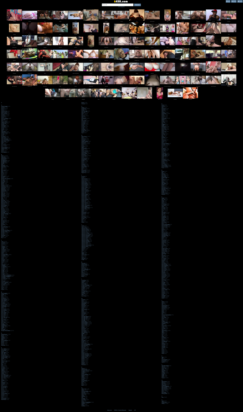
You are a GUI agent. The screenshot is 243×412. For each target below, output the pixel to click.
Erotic (2, 342)
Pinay (163, 130)
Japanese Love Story (86, 234)
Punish (163, 161)
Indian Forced (84, 189)
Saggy (163, 198)
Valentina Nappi (165, 365)
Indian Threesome (85, 205)
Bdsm (2, 172)
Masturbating (84, 322)
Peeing (163, 121)
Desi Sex (3, 316)
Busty (2, 236)
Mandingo (83, 312)
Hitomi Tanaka (84, 150)
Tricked (163, 345)
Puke (163, 158)
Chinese (3, 259)
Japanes (83, 248)
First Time (3, 377)
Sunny (163, 290)
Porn (163, 146)
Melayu (83, 327)
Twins (163, 353)
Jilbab (82, 253)
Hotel (82, 167)
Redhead (163, 179)
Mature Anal (84, 324)
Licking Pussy (84, 291)
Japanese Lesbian (85, 233)
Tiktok (163, 333)
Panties (163, 112)
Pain (163, 107)
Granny (83, 124)
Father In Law (4, 361)
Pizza (163, 136)
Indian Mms (84, 196)
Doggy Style (4, 325)
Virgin (163, 375)
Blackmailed (4, 205)
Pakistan (163, 109)
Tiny (163, 334)
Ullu (162, 358)
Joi (82, 255)
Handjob (83, 140)
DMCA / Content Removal (120, 410)
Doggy (2, 327)
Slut (162, 238)
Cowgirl (3, 273)
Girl (82, 119)
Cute (2, 288)
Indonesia (83, 213)
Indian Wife (84, 208)
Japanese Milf (84, 237)
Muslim (83, 363)
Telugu (163, 320)
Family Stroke (4, 357)
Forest (2, 389)
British (2, 229)
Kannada (83, 263)
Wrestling (164, 392)
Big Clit (3, 191)
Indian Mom (84, 198)
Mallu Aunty (84, 309)
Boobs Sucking (4, 213)
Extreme (3, 345)
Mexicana (83, 328)
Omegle (83, 398)
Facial (2, 351)
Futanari (83, 103)
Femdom (3, 368)
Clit (2, 263)
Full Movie (3, 399)
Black (2, 207)
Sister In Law (164, 226)
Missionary (83, 336)
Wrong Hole (164, 393)
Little (82, 294)
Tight (163, 331)
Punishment (164, 160)
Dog (2, 328)
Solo (163, 246)
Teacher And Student (166, 314)
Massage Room (84, 317)
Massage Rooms (85, 316)
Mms (82, 339)
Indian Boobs (84, 186)
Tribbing (163, 343)
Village (163, 371)
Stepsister (164, 276)
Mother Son (84, 357)
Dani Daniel (4, 300)
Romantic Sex (165, 188)
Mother (83, 358)
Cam (2, 241)
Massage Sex (84, 318)
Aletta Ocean (4, 111)
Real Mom (164, 175)
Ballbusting (3, 158)
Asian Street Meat (5, 140)
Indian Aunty (84, 182)
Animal (2, 124)
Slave (163, 231)
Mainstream (84, 302)
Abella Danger (4, 106)
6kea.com (109, 410)
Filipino (3, 370)
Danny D (3, 301)
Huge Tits (83, 172)
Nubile (82, 379)
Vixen (163, 376)
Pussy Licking (165, 166)
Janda (82, 225)
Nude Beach (84, 380)
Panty (163, 114)
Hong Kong (83, 159)
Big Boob (3, 188)
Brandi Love (4, 220)
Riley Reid (164, 183)
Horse (82, 163)
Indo (82, 214)
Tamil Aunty (164, 307)
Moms (82, 350)
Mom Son (83, 346)
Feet (2, 365)
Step (163, 278)
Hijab (82, 147)
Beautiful (3, 176)
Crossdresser (4, 278)
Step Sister (164, 270)
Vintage (163, 372)
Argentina (3, 131)
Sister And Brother (166, 224)
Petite (163, 125)
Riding (163, 182)
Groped (83, 126)
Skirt (163, 230)
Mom (82, 351)
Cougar (2, 270)
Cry (2, 279)
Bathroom (3, 166)
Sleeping (163, 236)
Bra (2, 225)
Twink (163, 352)
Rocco (163, 185)
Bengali (3, 179)
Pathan (163, 119)
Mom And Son (84, 345)
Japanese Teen (84, 243)
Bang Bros (3, 159)
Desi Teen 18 (4, 317)
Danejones (3, 298)
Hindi (82, 149)
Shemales (164, 212)
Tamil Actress (165, 305)
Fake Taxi (3, 353)
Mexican (83, 329)
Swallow (163, 293)
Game (82, 107)
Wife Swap (164, 389)
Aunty (2, 149)
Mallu (82, 310)
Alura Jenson (4, 113)
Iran (82, 220)
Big (2, 197)
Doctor (2, 323)
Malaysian (83, 305)
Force (2, 388)
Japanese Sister (84, 242)
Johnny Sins (84, 254)
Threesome (164, 325)
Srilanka (163, 260)
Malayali (83, 304)
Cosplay (3, 269)
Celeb (2, 252)
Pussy (163, 167)
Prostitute (164, 153)
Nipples (83, 375)
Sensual (163, 207)
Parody (163, 115)
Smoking (163, 245)
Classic (2, 261)
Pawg (163, 120)
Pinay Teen (164, 129)
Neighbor (83, 372)
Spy (162, 254)
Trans (163, 342)
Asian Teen (3, 141)
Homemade (84, 155)
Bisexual (3, 200)
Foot (2, 385)
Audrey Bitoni (4, 147)
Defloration (3, 306)
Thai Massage (165, 322)
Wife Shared (164, 387)
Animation (3, 126)
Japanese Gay (84, 231)
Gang (82, 109)
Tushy (163, 349)
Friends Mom (4, 393)
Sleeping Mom (165, 232)
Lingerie (83, 292)
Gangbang (83, 108)
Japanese (83, 247)
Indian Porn (84, 200)
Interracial (83, 217)
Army (2, 135)
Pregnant (164, 148)
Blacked (3, 204)
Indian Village (84, 206)
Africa (2, 109)
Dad (2, 295)
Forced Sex (3, 387)
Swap (163, 294)
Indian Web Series (85, 207)
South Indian (164, 251)
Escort (2, 344)
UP (135, 410)
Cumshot (3, 284)
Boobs (2, 214)
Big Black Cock (4, 185)
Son (162, 247)
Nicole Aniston (84, 374)
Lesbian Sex (84, 286)
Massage (83, 320)
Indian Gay (83, 192)
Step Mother (164, 269)
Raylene (163, 173)
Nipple (82, 376)
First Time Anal (4, 375)
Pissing (163, 134)
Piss (162, 135)
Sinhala (163, 220)
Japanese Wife (84, 246)
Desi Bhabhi (4, 310)
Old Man (83, 392)
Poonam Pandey (165, 143)
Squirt (163, 257)
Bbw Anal (3, 170)
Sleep (163, 237)
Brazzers (3, 224)
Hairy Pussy (84, 136)
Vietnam (163, 370)
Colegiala (3, 265)
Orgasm (83, 403)
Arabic (2, 129)
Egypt (2, 339)
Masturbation (84, 323)
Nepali (82, 373)
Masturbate (84, 321)
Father (2, 362)
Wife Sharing (164, 388)
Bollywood (3, 211)
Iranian (83, 218)
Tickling (163, 328)
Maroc (82, 315)
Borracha (3, 217)
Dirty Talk (3, 322)
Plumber (163, 137)
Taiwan (163, 302)
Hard (82, 144)
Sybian (163, 297)
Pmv (163, 138)
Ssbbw (163, 261)
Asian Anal (3, 137)
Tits (162, 335)
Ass (2, 146)
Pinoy (163, 132)
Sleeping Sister (165, 235)
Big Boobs (3, 187)
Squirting (164, 255)
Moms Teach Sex (85, 349)
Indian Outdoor (84, 199)
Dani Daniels (4, 299)
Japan (82, 249)
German (83, 115)
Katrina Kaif (84, 264)
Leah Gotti (83, 283)
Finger (2, 373)
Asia (2, 143)
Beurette (3, 181)
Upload (240, 1)
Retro (163, 181)
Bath (2, 167)
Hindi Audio (84, 148)
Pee (162, 123)
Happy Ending (84, 141)
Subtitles (164, 288)
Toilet (163, 336)
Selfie (163, 206)
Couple (2, 271)
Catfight (3, 247)
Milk (82, 335)
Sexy (163, 210)
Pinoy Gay (164, 131)
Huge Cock (83, 171)
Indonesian (83, 212)
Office (82, 390)
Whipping (164, 385)
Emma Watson (4, 340)
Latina (82, 282)
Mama (82, 311)
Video (163, 369)
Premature (164, 149)
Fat (2, 363)
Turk (163, 348)
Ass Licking (3, 144)
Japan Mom (84, 227)
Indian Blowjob (84, 184)
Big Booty (3, 189)
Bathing (3, 165)
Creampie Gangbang (5, 276)
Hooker (83, 160)
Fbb (2, 364)
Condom (3, 267)
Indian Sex (83, 201)
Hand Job (83, 138)
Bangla (2, 163)
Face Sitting (3, 348)
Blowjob (3, 210)
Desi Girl (3, 311)
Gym (82, 132)
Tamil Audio (164, 306)
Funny (82, 102)
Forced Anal (4, 386)
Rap (162, 172)
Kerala (82, 266)
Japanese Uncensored (86, 245)
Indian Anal (83, 181)
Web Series (164, 381)
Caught (2, 248)
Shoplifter (164, 216)
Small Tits (164, 242)
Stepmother (164, 275)
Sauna (163, 202)
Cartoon (3, 243)
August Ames (4, 148)
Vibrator (163, 366)
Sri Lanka (164, 259)
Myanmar (83, 364)
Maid (82, 300)
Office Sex (83, 389)
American (3, 116)
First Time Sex (4, 376)
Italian (82, 222)
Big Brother (4, 190)
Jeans (82, 252)
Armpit (2, 134)
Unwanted (164, 360)
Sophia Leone (165, 248)
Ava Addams (4, 152)
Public (163, 156)
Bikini (2, 199)
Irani (82, 219)
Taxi (162, 313)
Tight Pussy (164, 330)
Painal (163, 105)
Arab (2, 130)
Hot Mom (83, 165)
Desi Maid (3, 313)
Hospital (83, 164)
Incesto (83, 176)
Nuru (82, 385)
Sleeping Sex (164, 234)
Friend (2, 395)
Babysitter (3, 157)
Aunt (2, 150)
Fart (2, 359)
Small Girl (164, 241)
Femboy (3, 367)
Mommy (83, 347)
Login (228, 1)
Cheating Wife (4, 254)
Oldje (82, 395)
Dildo (2, 321)
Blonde (2, 208)
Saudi (163, 201)
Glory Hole (83, 120)
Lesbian (83, 288)
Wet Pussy (164, 383)
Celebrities (3, 249)
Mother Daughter (85, 355)
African (3, 108)
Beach (2, 173)
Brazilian (3, 222)
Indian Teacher (84, 202)
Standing (163, 263)
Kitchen (83, 272)
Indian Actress (84, 179)
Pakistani (164, 108)
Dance (2, 296)
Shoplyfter (164, 217)
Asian (2, 142)
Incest (82, 177)
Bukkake (3, 235)
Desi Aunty (3, 308)
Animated (3, 125)
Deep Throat (4, 304)
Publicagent (164, 155)
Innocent (83, 216)
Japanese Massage (85, 235)
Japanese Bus (84, 228)
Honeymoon (84, 158)
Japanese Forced (85, 230)
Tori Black (164, 337)
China (2, 258)
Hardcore (83, 143)
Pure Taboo (164, 164)
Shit (162, 214)
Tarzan (163, 312)
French (2, 392)
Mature (83, 326)
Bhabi (2, 183)
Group (82, 131)
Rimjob (163, 184)
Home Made (84, 153)
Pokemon (164, 140)
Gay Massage (84, 111)
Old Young (83, 393)
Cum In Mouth (4, 282)
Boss (2, 218)
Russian (163, 194)
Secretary (164, 205)
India (82, 211)
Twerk (163, 351)
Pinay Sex (164, 127)
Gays (82, 113)
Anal (2, 120)
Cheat (2, 257)
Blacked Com (4, 202)
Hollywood (83, 152)
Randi (163, 171)
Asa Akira (3, 136)
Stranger (163, 282)
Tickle (163, 326)
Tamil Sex (164, 308)
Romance (164, 187)
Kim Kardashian (84, 269)
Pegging (163, 124)
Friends (3, 394)
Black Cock (3, 201)
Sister (163, 228)
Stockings (164, 279)
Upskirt (163, 362)
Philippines (164, 126)
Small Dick (164, 240)
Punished (164, 159)
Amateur (3, 114)
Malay (82, 308)
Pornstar (163, 144)
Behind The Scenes (5, 178)
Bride (2, 228)
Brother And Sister (5, 230)
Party (163, 117)
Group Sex (83, 130)
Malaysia (83, 306)
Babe (2, 155)
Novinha (83, 378)
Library (83, 289)
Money (83, 352)
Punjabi (163, 162)
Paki (163, 111)
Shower (163, 218)
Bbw (2, 171)
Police (163, 141)
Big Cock (3, 193)
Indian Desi (84, 188)
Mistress (83, 338)
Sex (162, 211)
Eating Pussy (4, 334)
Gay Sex (83, 112)
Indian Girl (83, 193)
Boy (2, 219)
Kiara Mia (83, 268)
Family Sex (3, 354)
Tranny (163, 340)
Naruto (83, 368)
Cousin (2, 272)
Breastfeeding (4, 226)
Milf (82, 334)
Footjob (3, 383)
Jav (82, 251)
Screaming (164, 204)
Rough (163, 191)
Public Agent (164, 154)
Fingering (3, 371)
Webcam (164, 382)
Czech (2, 289)
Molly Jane (83, 343)
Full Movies (3, 398)
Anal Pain (3, 119)
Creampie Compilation (6, 275)
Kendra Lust (84, 265)
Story (163, 281)
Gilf (82, 117)
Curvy (2, 287)
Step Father (164, 266)
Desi (2, 318)
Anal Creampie (4, 118)
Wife (163, 391)
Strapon (163, 283)
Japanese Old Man (85, 241)
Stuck (163, 287)
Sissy (163, 223)
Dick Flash (3, 319)
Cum (2, 285)
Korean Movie (84, 274)
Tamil (163, 310)
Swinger (163, 296)
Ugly (163, 357)
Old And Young (84, 391)
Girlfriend (83, 118)
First (2, 379)
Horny (82, 161)
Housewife (83, 170)
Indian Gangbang (85, 190)
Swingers (164, 295)
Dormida (3, 329)
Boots (2, 216)
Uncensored (164, 359)
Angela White (4, 122)
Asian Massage (4, 138)
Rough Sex (164, 190)
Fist (2, 381)
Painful (163, 106)
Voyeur (163, 377)
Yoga (163, 401)
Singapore (164, 219)
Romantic (164, 189)
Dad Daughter (4, 293)
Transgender (164, 341)
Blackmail (3, 206)
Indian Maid (84, 195)
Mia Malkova (84, 332)
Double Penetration (5, 330)
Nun (82, 382)
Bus (2, 237)
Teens (163, 318)
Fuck (2, 397)
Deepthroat (4, 305)
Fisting (2, 380)
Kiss (82, 271)
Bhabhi (2, 182)
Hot (82, 169)
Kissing (83, 270)
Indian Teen (84, 204)
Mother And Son (85, 353)
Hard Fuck (83, 142)
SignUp (234, 1)
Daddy (2, 294)
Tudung (163, 346)
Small (163, 243)
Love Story (83, 295)
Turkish (163, 347)
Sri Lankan (164, 258)
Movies (83, 359)
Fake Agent (3, 352)
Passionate (164, 118)
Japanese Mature (85, 236)
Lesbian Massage (85, 285)
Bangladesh (3, 161)
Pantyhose (164, 113)
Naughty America (85, 370)
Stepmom (164, 273)
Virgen (163, 374)
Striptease (164, 284)
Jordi (82, 257)
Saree (163, 200)
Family (2, 358)
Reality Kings (164, 177)
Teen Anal (164, 317)
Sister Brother (165, 225)
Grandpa (83, 123)
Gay (82, 114)
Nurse (82, 384)
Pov (162, 147)
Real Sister (164, 176)
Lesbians (83, 287)
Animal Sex (3, 123)
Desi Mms (3, 315)
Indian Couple (84, 187)
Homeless (83, 154)
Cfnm (2, 253)
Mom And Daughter (85, 344)
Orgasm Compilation (86, 402)
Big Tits (3, 196)
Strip (163, 285)
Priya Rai (163, 150)
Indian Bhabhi (84, 183)
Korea (82, 276)
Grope (82, 127)
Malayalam (83, 303)
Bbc (2, 169)
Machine (83, 299)
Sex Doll (163, 208)
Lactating (83, 280)
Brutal (2, 234)
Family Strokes (4, 356)
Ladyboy (83, 281)
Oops (82, 401)
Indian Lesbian (84, 194)
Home (82, 157)
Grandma (83, 121)
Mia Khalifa (84, 330)
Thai (163, 324)
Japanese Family (85, 229)
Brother (3, 232)
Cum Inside (3, 283)
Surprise (163, 291)
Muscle (83, 362)
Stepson (163, 277)
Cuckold (3, 281)
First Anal (3, 374)
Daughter (3, 302)
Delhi (2, 307)
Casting (3, 246)
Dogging (3, 324)
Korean (83, 275)
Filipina (2, 369)
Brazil (2, 223)
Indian (82, 210)
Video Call (164, 368)
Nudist (82, 381)
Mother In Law (84, 356)
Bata (2, 164)
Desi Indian (3, 312)
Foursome (3, 391)
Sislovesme (164, 222)
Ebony (2, 335)
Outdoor (83, 405)
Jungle (82, 259)
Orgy (82, 404)
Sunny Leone (164, 289)
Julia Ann (83, 258)
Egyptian (3, 338)
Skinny (163, 229)
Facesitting (3, 350)
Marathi (83, 314)
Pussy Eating (164, 165)
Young (163, 403)
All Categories (121, 6)
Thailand (163, 323)
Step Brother (164, 264)
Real (162, 178)
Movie (82, 361)
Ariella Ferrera (4, 132)
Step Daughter (165, 265)
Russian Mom (165, 193)
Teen (163, 319)
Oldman (83, 396)
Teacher (163, 316)
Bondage (3, 212)
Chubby (3, 260)
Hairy (82, 137)
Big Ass (2, 184)
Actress (3, 107)
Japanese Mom (84, 239)
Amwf (2, 117)
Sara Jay (163, 199)
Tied (163, 329)
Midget (83, 333)
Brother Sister (4, 231)
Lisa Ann (83, 293)
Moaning (83, 340)
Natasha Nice (84, 369)
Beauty (2, 177)
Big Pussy (3, 195)
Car (2, 245)
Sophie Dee (164, 249)
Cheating (3, 255)
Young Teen (164, 402)
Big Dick (3, 194)
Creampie (3, 277)
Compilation (4, 266)
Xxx (162, 397)
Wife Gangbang (165, 386)
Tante (163, 311)
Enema (2, 341)
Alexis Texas (4, 112)
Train (163, 339)
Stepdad (163, 272)
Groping (83, 129)
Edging (2, 336)
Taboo (163, 301)
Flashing (3, 382)
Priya (163, 152)
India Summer (84, 178)
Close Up (3, 264)
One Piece (83, 399)
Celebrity (3, 251)
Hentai (82, 146)
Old (82, 397)
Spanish (163, 252)
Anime (2, 128)
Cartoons (3, 242)
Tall (162, 304)
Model (82, 341)
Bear (2, 175)
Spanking (164, 253)
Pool (163, 142)
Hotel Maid (84, 166)
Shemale (163, 213)
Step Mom (164, 267)
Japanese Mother (85, 240)
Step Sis (163, 271)
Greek (82, 125)
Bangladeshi (4, 160)
